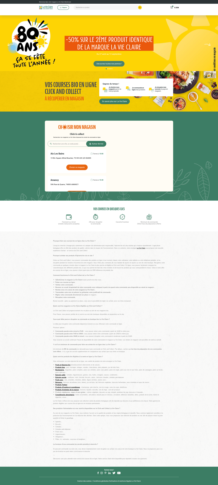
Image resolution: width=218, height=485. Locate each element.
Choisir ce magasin (77, 167)
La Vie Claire (141, 248)
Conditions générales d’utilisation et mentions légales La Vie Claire (117, 481)
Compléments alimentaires (64, 395)
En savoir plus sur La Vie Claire (114, 101)
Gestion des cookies (84, 481)
